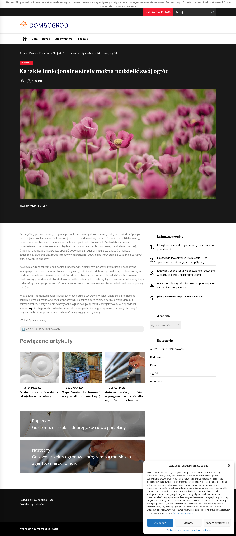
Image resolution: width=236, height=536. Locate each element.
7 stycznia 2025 (118, 387)
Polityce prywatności (183, 512)
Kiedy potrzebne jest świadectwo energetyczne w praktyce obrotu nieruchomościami (186, 272)
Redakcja (37, 81)
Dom (35, 38)
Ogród (46, 38)
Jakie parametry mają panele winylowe (180, 296)
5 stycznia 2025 (32, 387)
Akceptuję (160, 522)
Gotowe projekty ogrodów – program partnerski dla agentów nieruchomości (124, 396)
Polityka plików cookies (178, 530)
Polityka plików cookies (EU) (36, 499)
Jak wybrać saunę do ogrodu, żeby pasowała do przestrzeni (185, 247)
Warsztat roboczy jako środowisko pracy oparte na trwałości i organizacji (186, 285)
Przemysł (83, 38)
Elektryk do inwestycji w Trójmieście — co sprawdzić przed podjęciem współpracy (182, 260)
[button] (229, 465)
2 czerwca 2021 (75, 387)
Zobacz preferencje (217, 522)
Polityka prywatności (201, 530)
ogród (33, 308)
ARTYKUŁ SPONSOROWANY (167, 349)
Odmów (188, 522)
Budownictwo (64, 38)
